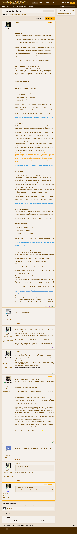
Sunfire (40, 306)
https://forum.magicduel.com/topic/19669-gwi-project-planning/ (28, 367)
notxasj (8, 451)
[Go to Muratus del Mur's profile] (8, 378)
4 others (43, 306)
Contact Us (4, 532)
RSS (12, 532)
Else (8, 315)
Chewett (6, 14)
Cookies (8, 532)
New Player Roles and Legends (20, 14)
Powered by (70, 532)
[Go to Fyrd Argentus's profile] (8, 329)
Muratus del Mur (31, 306)
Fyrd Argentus (36, 306)
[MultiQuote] (16, 306)
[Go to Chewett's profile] (4, 14)
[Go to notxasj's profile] (8, 448)
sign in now (27, 505)
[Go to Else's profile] (8, 311)
